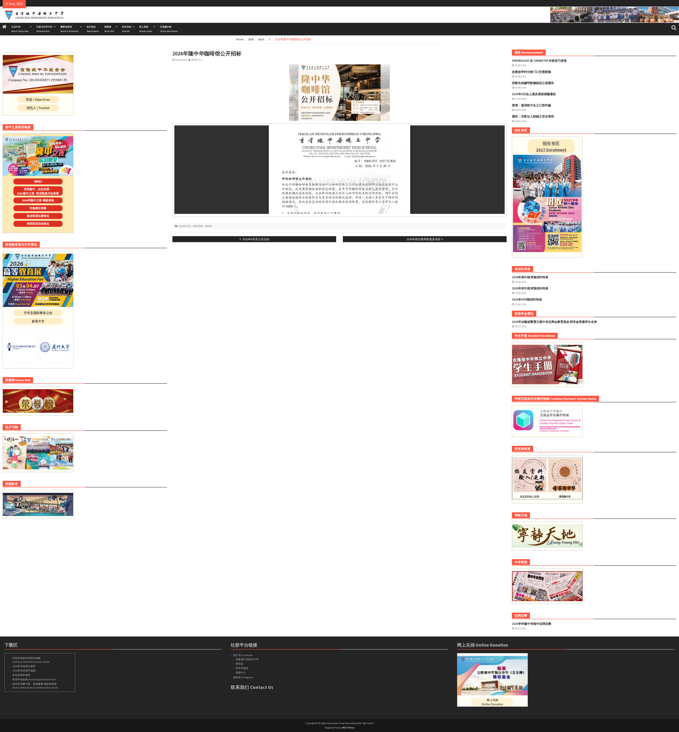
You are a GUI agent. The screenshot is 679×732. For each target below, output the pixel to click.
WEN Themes (348, 727)
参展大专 (38, 321)
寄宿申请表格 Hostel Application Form (34, 679)
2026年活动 (184, 226)
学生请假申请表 (21, 675)
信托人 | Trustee (38, 108)
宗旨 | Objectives (38, 99)
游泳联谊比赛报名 (38, 216)
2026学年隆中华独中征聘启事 (531, 624)
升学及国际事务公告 (38, 313)
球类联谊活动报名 (38, 223)
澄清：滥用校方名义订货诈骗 (531, 105)
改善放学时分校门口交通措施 (531, 72)
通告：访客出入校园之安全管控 (533, 116)
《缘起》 (38, 181)
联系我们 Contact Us (252, 687)
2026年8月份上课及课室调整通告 (534, 94)
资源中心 (241, 672)
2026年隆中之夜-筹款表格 (38, 200)
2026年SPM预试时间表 (527, 299)
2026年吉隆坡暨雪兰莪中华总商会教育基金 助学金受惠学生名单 (554, 322)
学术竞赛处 (242, 668)
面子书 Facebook (243, 655)
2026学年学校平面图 (24, 670)
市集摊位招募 (38, 208)
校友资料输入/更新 (529, 496)
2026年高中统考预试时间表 (530, 277)
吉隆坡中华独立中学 (247, 659)
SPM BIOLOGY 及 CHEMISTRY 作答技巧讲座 (539, 61)
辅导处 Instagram (243, 677)
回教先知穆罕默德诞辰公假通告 (533, 83)
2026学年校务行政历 (24, 666)
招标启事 (198, 226)
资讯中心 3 (197, 59)
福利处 (208, 226)
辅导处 (239, 663)
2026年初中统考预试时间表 (530, 288)
